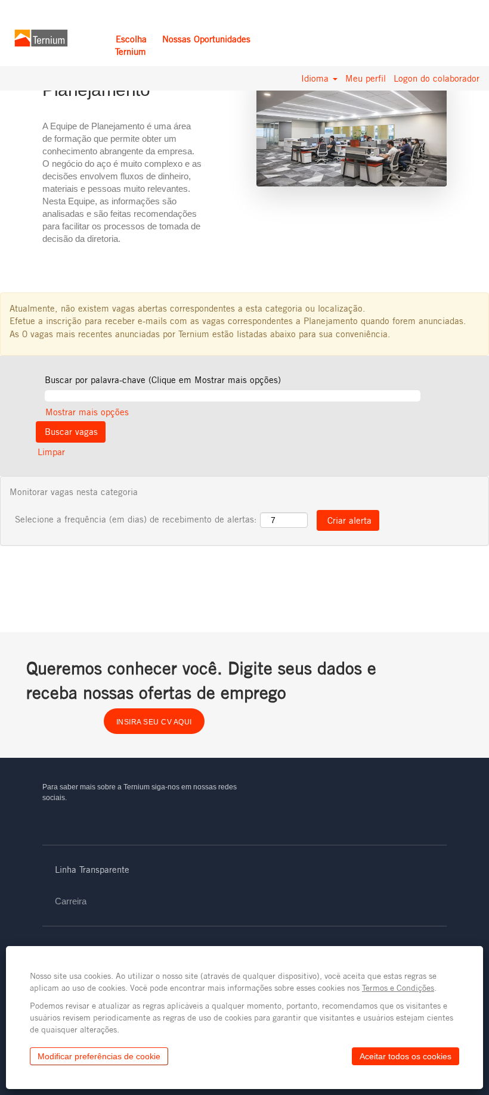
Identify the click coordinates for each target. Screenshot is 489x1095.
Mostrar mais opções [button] (87, 412)
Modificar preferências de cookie (99, 1056)
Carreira (70, 901)
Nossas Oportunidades (206, 39)
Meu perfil (365, 78)
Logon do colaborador (436, 78)
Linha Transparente (92, 869)
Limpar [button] (51, 452)
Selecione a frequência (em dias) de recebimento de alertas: (136, 519)
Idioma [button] (316, 78)
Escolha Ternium (131, 45)
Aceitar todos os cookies (405, 1056)
